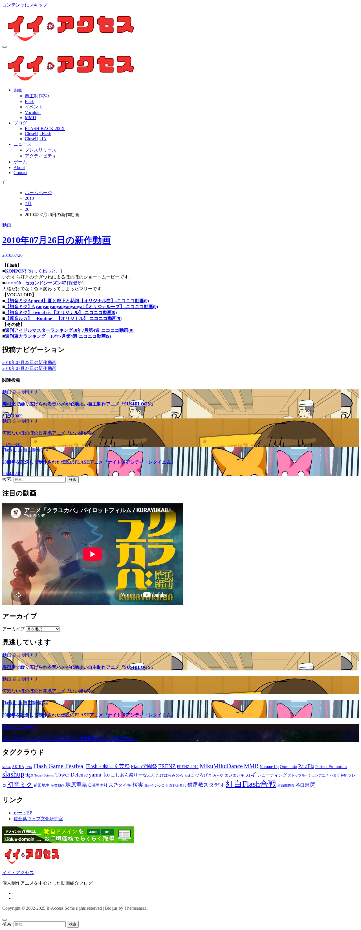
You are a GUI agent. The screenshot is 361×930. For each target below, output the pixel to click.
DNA (28, 767)
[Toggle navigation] (4, 47)
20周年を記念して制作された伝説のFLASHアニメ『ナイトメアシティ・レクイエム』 (88, 462)
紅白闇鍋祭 (286, 786)
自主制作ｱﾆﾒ (37, 95)
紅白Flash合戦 (251, 783)
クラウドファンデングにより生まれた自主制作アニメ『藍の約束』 (70, 738)
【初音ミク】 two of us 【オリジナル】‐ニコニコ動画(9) (61, 312)
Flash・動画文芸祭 (108, 766)
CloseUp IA (36, 138)
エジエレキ (234, 775)
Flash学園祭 (144, 766)
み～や (218, 775)
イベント (34, 106)
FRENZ (167, 766)
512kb (6, 767)
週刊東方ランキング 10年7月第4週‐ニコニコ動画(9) (58, 336)
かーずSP (23, 812)
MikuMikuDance (221, 765)
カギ (250, 775)
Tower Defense (71, 775)
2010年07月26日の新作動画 (56, 240)
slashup (13, 774)
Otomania (288, 766)
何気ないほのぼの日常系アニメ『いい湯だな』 (49, 433)
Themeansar (135, 908)
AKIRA (18, 767)
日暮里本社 (98, 785)
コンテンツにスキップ (24, 5)
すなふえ (147, 775)
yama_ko (99, 774)
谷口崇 (302, 785)
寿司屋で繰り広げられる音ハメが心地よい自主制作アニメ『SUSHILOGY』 (78, 404)
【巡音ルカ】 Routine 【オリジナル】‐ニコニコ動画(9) (63, 318)
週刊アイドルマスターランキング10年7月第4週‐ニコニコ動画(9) (69, 330)
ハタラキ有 (338, 775)
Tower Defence (44, 775)
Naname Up (269, 767)
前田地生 (42, 785)
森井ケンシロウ (156, 786)
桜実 (138, 785)
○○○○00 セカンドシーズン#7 (35, 282)
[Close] (4, 920)
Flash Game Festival (59, 765)
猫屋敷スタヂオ (206, 785)
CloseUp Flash (38, 133)
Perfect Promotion (331, 766)
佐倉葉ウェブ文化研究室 (38, 818)
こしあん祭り (124, 775)
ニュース (23, 144)
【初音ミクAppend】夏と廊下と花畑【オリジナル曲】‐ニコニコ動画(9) (77, 300)
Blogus (111, 908)
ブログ (20, 122)
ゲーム (20, 161)
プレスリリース (40, 150)
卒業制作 (57, 786)
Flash (29, 101)
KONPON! (15, 271)
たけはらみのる (170, 775)
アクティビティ (40, 155)
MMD (30, 117)
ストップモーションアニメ (308, 775)
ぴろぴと (203, 775)
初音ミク (20, 784)
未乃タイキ (120, 785)
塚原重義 (76, 785)
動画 (18, 89)
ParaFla (306, 766)
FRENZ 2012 (188, 767)
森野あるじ (177, 786)
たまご (189, 775)
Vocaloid (33, 112)
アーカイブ (13, 628)
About (19, 167)
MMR (251, 766)
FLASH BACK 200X (45, 128)
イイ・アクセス (18, 872)
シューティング (272, 775)
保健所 (75, 282)
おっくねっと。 (44, 271)
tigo (29, 775)
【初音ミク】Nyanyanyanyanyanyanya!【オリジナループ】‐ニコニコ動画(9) (81, 306)
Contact (20, 172)
